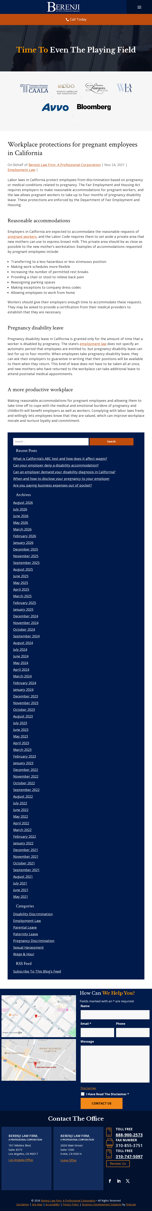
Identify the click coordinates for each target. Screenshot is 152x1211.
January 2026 (23, 542)
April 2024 (21, 669)
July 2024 (20, 649)
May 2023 (20, 736)
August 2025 (23, 569)
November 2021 (25, 856)
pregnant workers (22, 236)
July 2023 (20, 723)
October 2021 (24, 863)
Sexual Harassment (28, 947)
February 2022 (24, 836)
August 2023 (23, 716)
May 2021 (20, 896)
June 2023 (20, 729)
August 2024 (23, 643)
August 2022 (23, 796)
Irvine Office (68, 1160)
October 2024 (24, 629)
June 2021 (20, 890)
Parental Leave (25, 927)
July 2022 (20, 803)
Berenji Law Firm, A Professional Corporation (65, 165)
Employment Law (21, 170)
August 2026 (23, 502)
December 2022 (25, 769)
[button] (148, 1184)
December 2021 (25, 850)
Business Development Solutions (102, 1204)
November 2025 (25, 556)
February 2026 (24, 536)
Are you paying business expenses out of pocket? (52, 485)
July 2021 (20, 883)
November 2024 (25, 623)
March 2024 (22, 676)
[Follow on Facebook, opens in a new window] (110, 1181)
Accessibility (52, 1204)
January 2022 (23, 843)
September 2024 (26, 636)
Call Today (78, 19)
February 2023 (24, 756)
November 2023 (25, 703)
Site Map (37, 1204)
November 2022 (25, 776)
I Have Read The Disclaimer (107, 1094)
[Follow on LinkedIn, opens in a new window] (119, 1181)
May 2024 (20, 663)
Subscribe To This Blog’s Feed (37, 971)
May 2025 (20, 582)
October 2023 (24, 709)
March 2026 (22, 529)
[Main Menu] (139, 7)
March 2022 (22, 830)
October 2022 (24, 783)
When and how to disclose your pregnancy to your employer (61, 478)
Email (86, 1024)
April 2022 (21, 823)
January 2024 (23, 689)
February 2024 (24, 683)
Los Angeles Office (21, 1160)
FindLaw (131, 1204)
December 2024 (25, 616)
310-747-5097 (129, 1156)
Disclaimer (88, 1088)
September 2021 (26, 870)
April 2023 (21, 743)
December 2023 (25, 696)
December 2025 (25, 549)
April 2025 (21, 589)
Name (85, 1006)
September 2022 (26, 789)
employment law (93, 344)
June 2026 (20, 516)
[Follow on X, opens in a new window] (127, 1181)
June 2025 (20, 576)
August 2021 (23, 876)
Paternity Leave (25, 934)
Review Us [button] (118, 1163)
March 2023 (22, 749)
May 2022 (20, 816)
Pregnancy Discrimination (33, 940)
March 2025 (22, 596)
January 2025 (23, 609)
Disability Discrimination (33, 914)
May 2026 (20, 522)
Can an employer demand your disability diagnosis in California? (64, 472)
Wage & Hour (23, 954)
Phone (120, 1024)
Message (87, 1041)
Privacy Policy (71, 1204)
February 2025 (24, 602)
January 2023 (23, 763)
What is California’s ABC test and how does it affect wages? (60, 458)
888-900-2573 (129, 1134)
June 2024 (20, 656)
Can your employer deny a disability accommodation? (56, 465)
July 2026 (20, 509)
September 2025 (26, 562)
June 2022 (20, 810)
